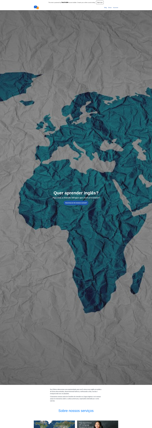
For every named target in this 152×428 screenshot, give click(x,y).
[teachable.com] (64, 2)
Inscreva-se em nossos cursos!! (76, 203)
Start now (99, 2)
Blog (105, 7)
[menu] (110, 7)
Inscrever (115, 7)
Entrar (110, 7)
